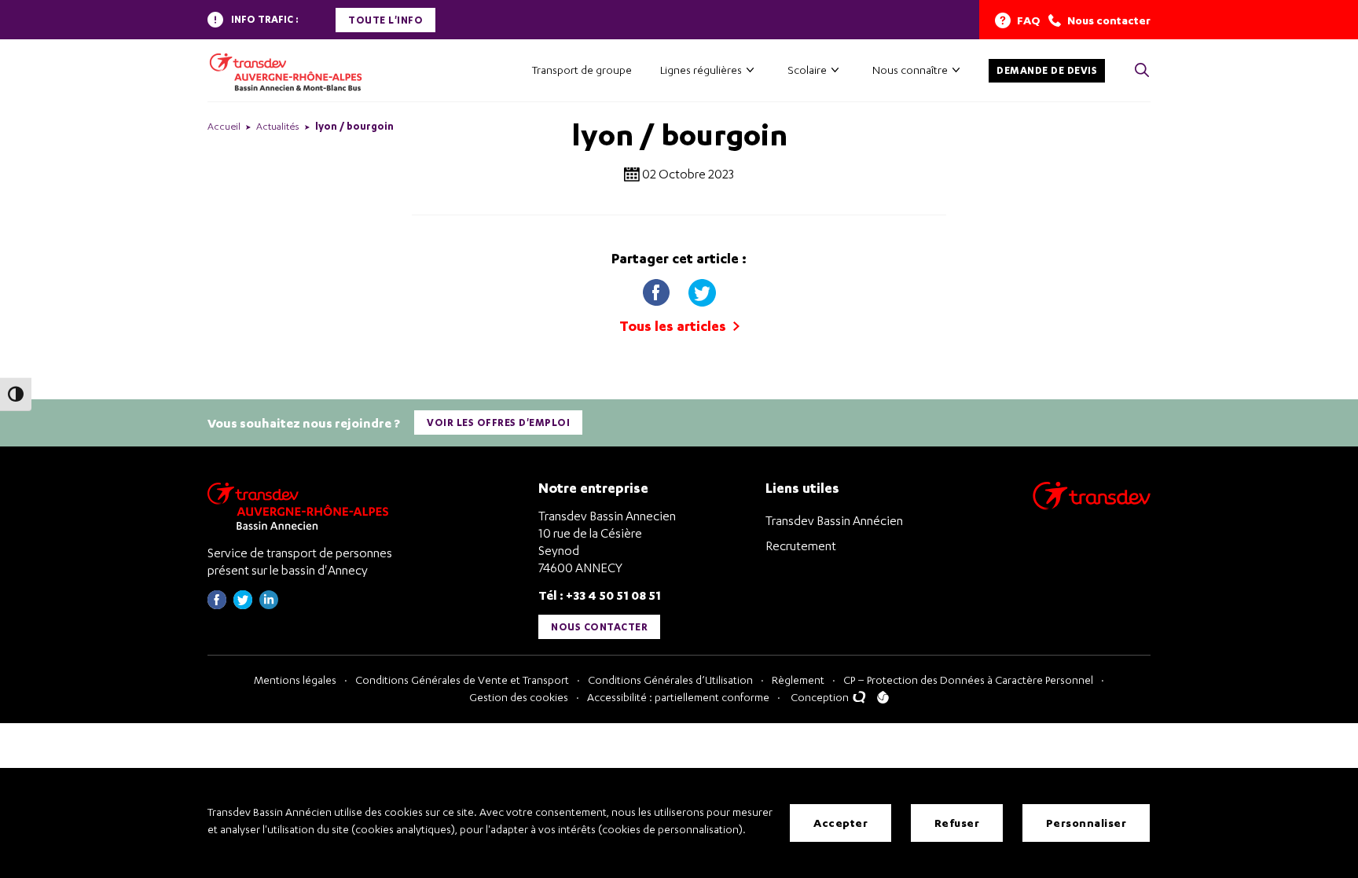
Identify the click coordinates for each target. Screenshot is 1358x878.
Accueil (223, 126)
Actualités (277, 126)
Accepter (840, 822)
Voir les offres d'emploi (498, 422)
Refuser (957, 822)
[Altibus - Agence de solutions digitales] (883, 697)
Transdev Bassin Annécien (834, 520)
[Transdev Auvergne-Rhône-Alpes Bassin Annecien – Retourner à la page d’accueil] (301, 506)
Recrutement (800, 545)
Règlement (798, 679)
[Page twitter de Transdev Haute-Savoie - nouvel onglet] (242, 605)
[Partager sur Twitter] (702, 289)
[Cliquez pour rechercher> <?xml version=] (1141, 71)
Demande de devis (1046, 70)
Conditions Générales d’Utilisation (670, 679)
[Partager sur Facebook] (658, 289)
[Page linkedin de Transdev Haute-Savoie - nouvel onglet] (268, 605)
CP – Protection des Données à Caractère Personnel (968, 679)
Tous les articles (674, 326)
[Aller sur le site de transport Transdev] (1092, 505)
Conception (821, 697)
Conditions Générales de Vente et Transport (462, 679)
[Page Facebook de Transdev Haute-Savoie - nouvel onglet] (216, 605)
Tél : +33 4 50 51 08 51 (599, 594)
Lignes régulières (701, 69)
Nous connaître (910, 69)
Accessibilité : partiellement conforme (678, 697)
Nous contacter (599, 627)
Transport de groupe (582, 69)
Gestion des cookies (518, 697)
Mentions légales (295, 679)
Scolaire (807, 69)
